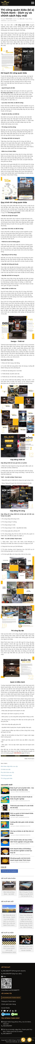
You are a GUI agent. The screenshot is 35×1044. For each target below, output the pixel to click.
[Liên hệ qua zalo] (29, 1040)
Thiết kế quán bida (6, 775)
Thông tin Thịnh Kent (8, 1001)
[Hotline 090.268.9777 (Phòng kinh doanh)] (23, 1040)
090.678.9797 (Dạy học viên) (12, 973)
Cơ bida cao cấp (5, 769)
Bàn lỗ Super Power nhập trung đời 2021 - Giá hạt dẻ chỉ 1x (26, 894)
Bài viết (22, 19)
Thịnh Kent (9, 19)
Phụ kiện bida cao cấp (7, 772)
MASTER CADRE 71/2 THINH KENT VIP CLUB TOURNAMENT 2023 (9, 949)
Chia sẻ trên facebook (10, 871)
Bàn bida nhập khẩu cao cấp (9, 766)
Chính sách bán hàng (8, 1004)
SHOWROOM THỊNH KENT (11, 997)
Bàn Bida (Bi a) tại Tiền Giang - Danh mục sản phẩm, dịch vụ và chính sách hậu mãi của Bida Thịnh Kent (9, 920)
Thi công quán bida (6, 778)
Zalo (4, 976)
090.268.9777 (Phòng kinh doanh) (14, 971)
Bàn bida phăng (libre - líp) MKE (9, 893)
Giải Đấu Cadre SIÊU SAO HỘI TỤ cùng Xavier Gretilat (26, 948)
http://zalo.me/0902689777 (10, 990)
